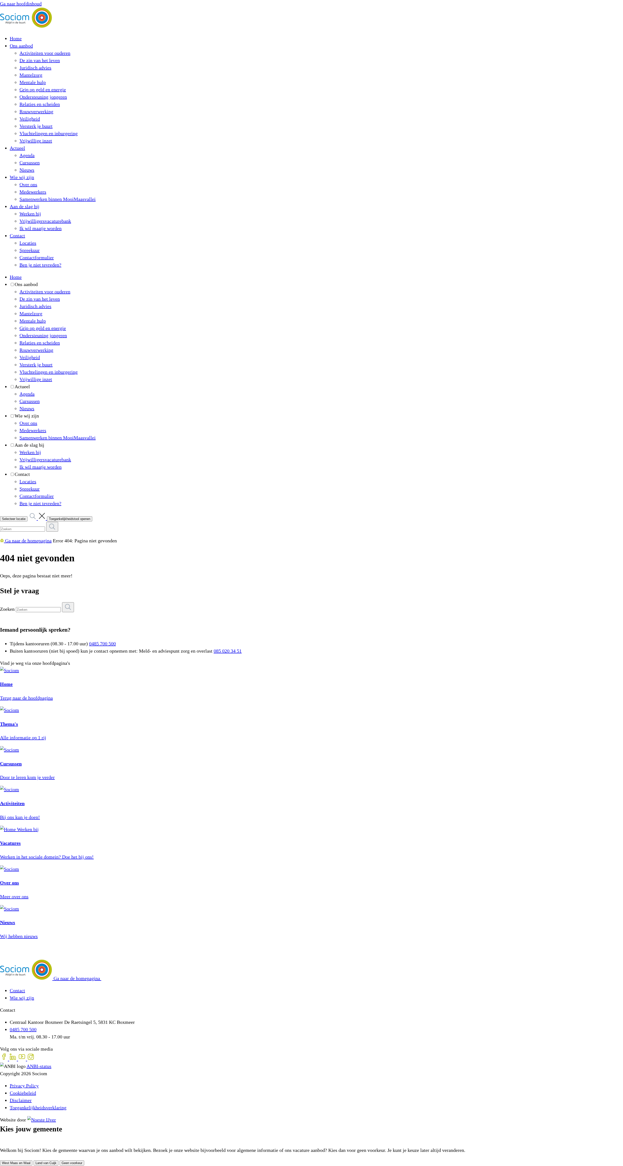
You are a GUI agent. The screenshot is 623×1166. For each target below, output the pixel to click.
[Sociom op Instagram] (31, 1059)
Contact (17, 990)
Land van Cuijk (46, 1163)
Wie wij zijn (22, 997)
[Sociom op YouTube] (22, 1059)
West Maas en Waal (16, 1163)
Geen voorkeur (72, 1163)
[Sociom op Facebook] (4, 1059)
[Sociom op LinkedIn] (13, 1059)
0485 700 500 (102, 643)
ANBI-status (39, 1066)
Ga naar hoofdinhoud (21, 3)
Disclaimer (21, 1100)
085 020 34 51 (228, 651)
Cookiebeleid (23, 1093)
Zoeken (7, 609)
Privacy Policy (24, 1085)
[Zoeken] (68, 607)
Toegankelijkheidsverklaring (38, 1107)
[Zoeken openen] (38, 518)
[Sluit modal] (1, 1139)
